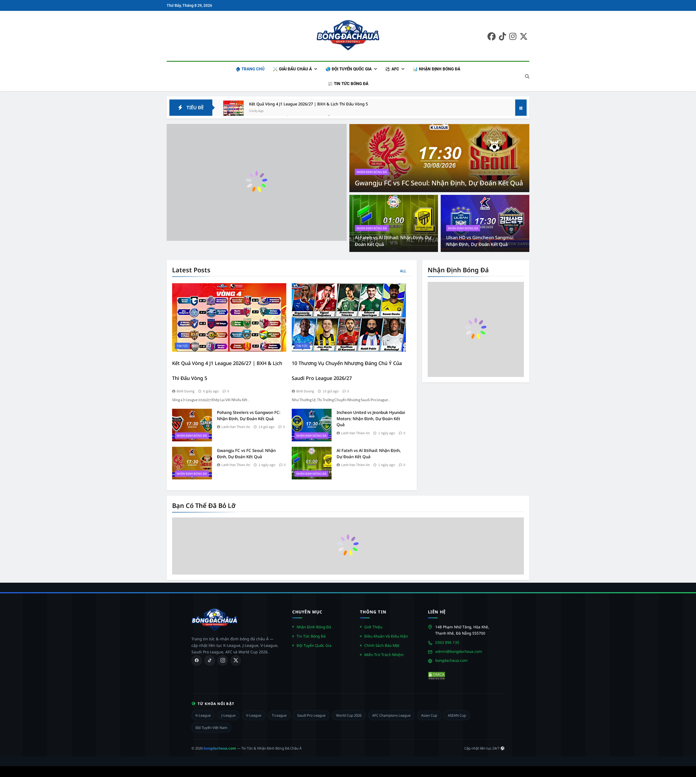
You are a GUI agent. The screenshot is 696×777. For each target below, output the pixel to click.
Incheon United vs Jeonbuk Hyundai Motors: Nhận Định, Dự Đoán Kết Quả (371, 418)
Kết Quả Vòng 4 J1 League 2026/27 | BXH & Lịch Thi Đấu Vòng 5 (308, 104)
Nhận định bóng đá (372, 172)
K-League (203, 715)
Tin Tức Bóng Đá (311, 636)
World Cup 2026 (349, 715)
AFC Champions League (391, 715)
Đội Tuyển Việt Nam (211, 727)
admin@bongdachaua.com (458, 651)
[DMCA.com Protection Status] (436, 676)
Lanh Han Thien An (236, 426)
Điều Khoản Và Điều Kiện (386, 636)
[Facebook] (196, 660)
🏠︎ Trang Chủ (250, 69)
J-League (228, 715)
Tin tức (182, 346)
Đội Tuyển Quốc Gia (314, 645)
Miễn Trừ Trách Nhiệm (384, 654)
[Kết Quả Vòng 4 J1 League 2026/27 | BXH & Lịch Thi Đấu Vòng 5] (233, 111)
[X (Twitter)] (236, 660)
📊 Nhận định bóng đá (436, 69)
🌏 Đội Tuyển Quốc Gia (348, 69)
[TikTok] (209, 660)
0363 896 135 (447, 642)
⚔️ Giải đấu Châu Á (292, 69)
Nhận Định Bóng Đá (314, 626)
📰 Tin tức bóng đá (348, 83)
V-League (253, 715)
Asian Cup (429, 715)
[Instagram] (222, 660)
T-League (279, 715)
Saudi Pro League (311, 715)
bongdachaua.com (451, 660)
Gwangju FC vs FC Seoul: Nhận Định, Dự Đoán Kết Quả (439, 182)
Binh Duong (186, 391)
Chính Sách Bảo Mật (381, 645)
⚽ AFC (392, 69)
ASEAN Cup (457, 715)
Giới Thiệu (373, 626)
